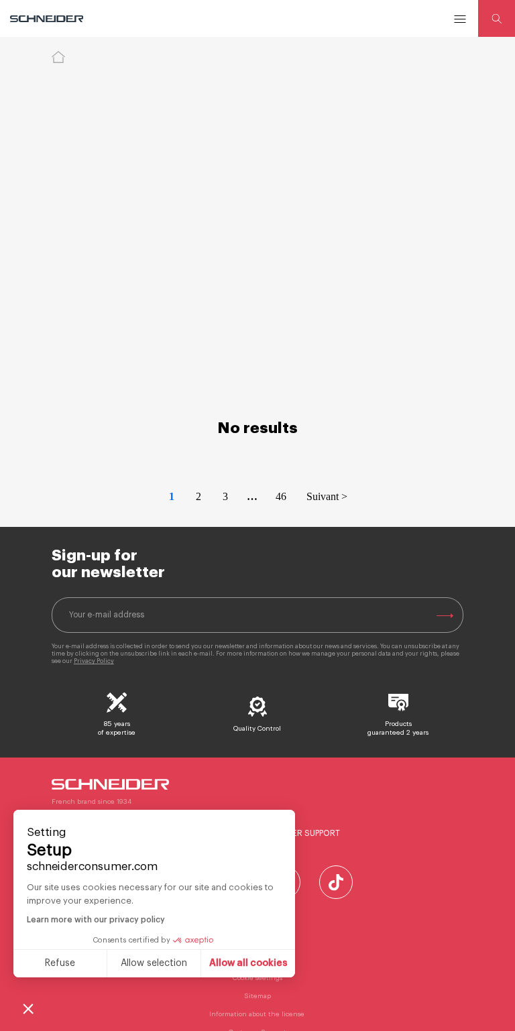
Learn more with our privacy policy (96, 920)
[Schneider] (47, 18)
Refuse (60, 963)
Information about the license (257, 1014)
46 (281, 496)
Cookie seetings (257, 978)
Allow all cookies (248, 963)
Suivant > (326, 496)
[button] (28, 1008)
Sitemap (257, 996)
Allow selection (154, 963)
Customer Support (299, 833)
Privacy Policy (94, 661)
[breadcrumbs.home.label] (58, 57)
